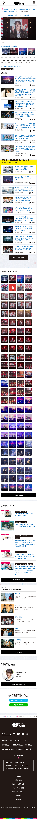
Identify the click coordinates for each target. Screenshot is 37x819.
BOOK (21, 765)
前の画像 (10, 15)
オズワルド (18, 640)
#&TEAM (3, 62)
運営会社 (18, 796)
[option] (6, 51)
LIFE (26, 765)
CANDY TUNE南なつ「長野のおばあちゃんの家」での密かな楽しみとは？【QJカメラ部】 (25, 556)
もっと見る (18, 652)
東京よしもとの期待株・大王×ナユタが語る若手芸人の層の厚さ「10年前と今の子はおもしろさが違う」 (25, 114)
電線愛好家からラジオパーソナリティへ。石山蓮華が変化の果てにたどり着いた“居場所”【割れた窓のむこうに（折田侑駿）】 (25, 543)
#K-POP (28, 62)
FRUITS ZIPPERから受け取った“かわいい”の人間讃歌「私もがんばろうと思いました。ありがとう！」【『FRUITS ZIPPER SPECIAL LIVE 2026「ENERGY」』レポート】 (24, 208)
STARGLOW (18, 617)
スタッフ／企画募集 (18, 788)
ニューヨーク (19, 605)
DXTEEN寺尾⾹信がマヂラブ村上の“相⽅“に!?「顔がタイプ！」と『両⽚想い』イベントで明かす (24, 198)
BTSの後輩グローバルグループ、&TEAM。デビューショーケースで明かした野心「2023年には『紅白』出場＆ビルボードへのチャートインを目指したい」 (25, 80)
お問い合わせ (18, 780)
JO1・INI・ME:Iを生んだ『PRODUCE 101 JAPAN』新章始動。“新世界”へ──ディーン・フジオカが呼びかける (24, 218)
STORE (20, 768)
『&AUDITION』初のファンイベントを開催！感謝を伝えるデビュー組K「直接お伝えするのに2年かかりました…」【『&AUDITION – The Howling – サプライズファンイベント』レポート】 (25, 93)
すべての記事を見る (18, 257)
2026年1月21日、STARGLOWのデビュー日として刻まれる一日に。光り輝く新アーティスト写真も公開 (24, 248)
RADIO (15, 765)
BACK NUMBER (11, 768)
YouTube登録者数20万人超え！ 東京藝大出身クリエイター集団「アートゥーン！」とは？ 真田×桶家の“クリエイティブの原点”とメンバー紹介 (25, 570)
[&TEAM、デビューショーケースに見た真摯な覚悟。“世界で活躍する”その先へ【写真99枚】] (5, 279)
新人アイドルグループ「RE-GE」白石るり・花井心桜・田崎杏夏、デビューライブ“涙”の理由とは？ (25, 136)
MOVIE (22, 762)
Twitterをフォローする (19, 700)
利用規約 (18, 799)
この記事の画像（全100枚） (9, 46)
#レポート (10, 62)
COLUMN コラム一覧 (12, 716)
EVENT (26, 768)
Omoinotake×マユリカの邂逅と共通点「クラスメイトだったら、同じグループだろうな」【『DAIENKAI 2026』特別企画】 (25, 149)
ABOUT (18, 776)
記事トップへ (18, 15)
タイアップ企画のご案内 (18, 784)
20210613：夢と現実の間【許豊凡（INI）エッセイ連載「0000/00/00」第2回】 (24, 168)
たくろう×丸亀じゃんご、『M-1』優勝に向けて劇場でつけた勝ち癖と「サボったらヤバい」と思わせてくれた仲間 (25, 125)
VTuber (8, 765)
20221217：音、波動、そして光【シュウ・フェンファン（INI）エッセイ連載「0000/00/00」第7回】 (24, 189)
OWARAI (9, 762)
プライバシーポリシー (18, 792)
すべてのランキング (18, 580)
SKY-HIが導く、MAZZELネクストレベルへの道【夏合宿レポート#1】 (25, 525)
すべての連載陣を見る (18, 684)
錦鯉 (16, 628)
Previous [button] (2, 674)
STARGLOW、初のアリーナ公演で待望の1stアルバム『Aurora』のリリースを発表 (23, 228)
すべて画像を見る (18, 495)
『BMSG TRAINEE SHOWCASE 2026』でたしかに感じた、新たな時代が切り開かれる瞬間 (24, 238)
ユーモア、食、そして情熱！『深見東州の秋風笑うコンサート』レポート (24, 177)
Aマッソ (17, 594)
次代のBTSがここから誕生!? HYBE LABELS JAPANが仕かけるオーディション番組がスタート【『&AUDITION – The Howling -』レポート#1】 (25, 104)
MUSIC (16, 762)
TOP (4, 716)
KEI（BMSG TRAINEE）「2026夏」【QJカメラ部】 (24, 515)
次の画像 (26, 15)
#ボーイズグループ (19, 62)
